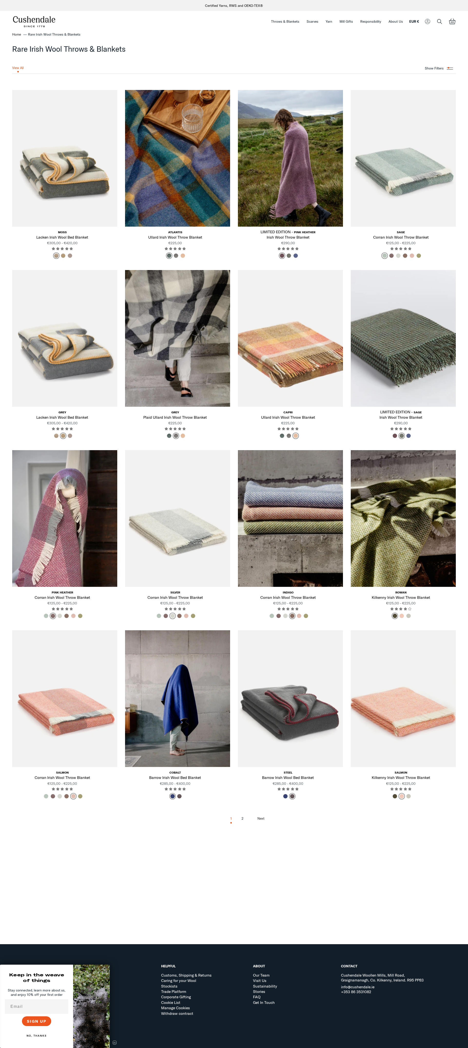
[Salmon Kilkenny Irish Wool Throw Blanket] (403, 698)
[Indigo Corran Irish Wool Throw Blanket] (290, 518)
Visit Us (259, 980)
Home (16, 34)
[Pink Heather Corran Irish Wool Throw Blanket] (64, 518)
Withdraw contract (177, 1013)
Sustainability (265, 986)
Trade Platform (173, 991)
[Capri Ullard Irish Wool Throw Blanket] (290, 338)
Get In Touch (264, 1002)
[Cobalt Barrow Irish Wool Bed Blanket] (177, 698)
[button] (285, 21)
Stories (259, 991)
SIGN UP (37, 1021)
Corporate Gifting (176, 996)
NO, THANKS (37, 1035)
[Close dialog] (104, 970)
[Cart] (452, 21)
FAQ (257, 996)
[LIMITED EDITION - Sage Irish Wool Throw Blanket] (403, 338)
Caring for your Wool (178, 980)
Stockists (169, 986)
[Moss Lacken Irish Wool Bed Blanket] (64, 158)
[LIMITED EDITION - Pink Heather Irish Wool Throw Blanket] (290, 158)
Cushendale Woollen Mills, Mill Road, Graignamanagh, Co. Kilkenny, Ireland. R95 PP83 (382, 977)
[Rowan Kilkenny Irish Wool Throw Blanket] (403, 518)
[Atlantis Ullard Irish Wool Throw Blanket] (177, 158)
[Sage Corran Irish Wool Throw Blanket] (403, 158)
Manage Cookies (175, 1007)
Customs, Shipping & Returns (186, 975)
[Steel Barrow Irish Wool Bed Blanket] (290, 698)
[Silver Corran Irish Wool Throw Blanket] (177, 518)
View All (18, 68)
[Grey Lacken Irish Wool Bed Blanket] (64, 338)
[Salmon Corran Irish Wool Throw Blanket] (64, 698)
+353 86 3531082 (356, 991)
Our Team (261, 975)
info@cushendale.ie (357, 986)
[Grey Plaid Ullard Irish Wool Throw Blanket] (177, 338)
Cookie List (170, 1002)
